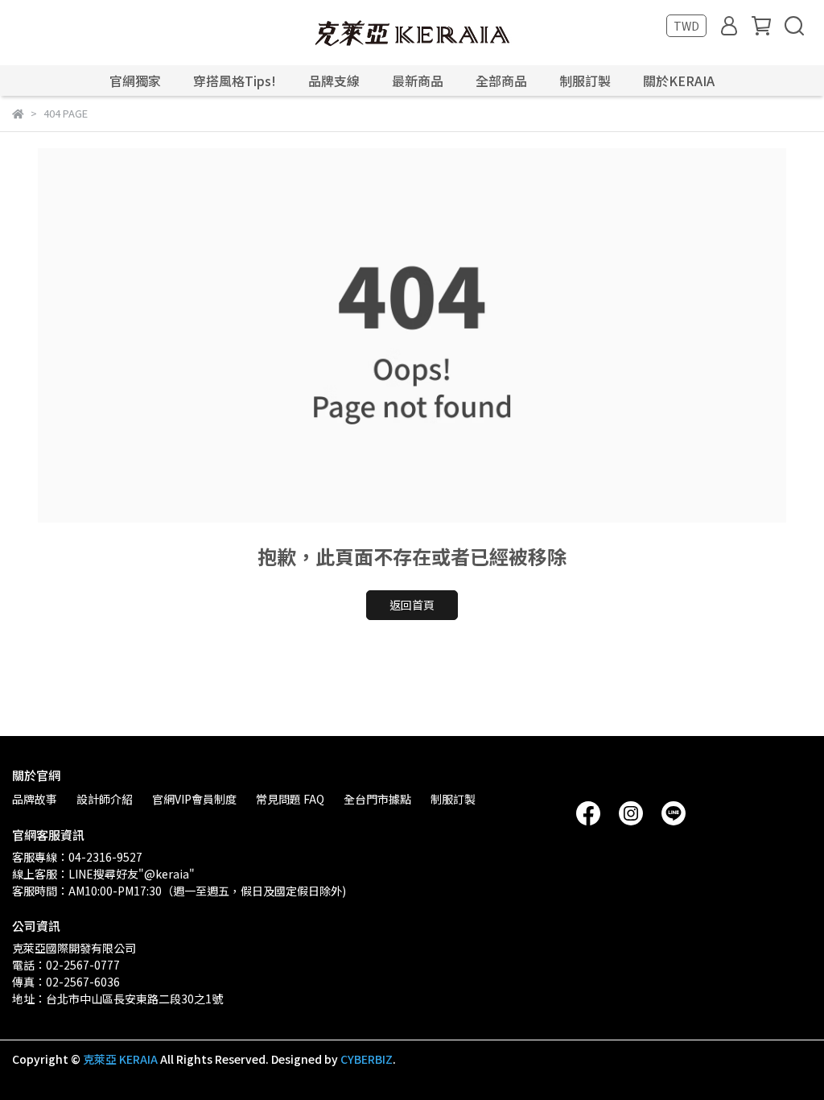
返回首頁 (412, 605)
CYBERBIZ (366, 1059)
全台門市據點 (377, 799)
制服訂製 (585, 80)
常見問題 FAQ (290, 799)
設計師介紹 (104, 799)
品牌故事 (34, 799)
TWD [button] (686, 26)
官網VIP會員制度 (194, 799)
